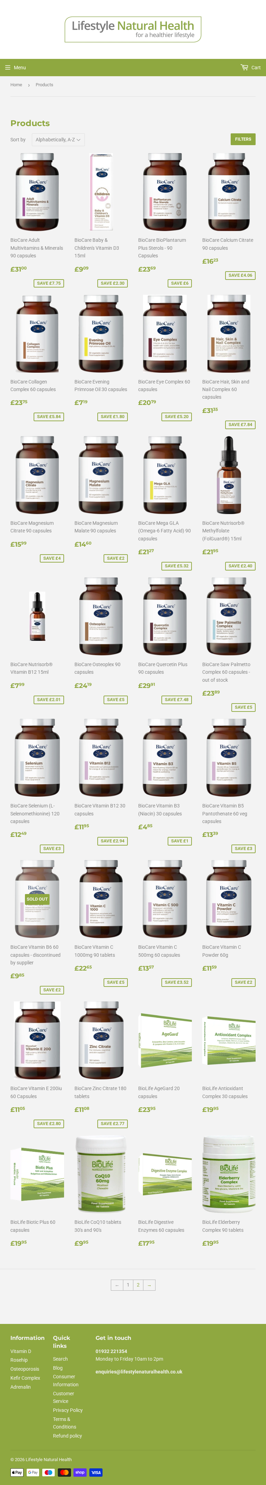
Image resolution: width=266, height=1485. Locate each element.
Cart (255, 67)
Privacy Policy (68, 1410)
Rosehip (19, 1360)
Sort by (18, 139)
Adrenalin (20, 1387)
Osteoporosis (24, 1369)
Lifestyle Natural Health (49, 1459)
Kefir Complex (25, 1378)
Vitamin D (20, 1351)
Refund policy (67, 1436)
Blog (58, 1368)
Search (60, 1359)
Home (16, 84)
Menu (20, 67)
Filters (243, 139)
